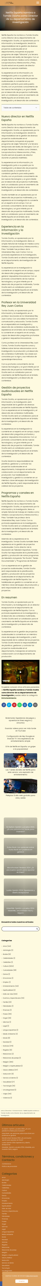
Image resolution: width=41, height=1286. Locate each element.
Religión (6, 1062)
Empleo (6, 982)
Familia (5, 1002)
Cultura (5, 966)
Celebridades (8, 958)
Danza (5, 974)
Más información (32, 1276)
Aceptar (22, 1281)
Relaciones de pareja (11, 1058)
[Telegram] (30, 705)
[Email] (35, 705)
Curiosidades (8, 970)
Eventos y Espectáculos (12, 998)
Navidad (6, 1042)
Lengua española (9, 1030)
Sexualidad (7, 1082)
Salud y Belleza (8, 1070)
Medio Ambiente (9, 1034)
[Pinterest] (14, 705)
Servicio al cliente (9, 1078)
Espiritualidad (8, 990)
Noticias (6, 1046)
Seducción (7, 1074)
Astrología (7, 950)
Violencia (6, 1098)
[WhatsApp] (19, 705)
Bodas (5, 954)
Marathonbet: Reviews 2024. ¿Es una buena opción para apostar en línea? (16, 1139)
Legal (5, 1026)
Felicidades (7, 1006)
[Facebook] (4, 705)
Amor (5, 946)
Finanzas (6, 1010)
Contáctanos (6, 1164)
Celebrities (7, 962)
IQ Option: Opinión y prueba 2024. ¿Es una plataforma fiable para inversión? (16, 1130)
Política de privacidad (9, 1166)
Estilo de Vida (8, 994)
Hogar (5, 1018)
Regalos (6, 1050)
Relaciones (7, 1054)
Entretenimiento (9, 986)
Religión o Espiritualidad (11, 1066)
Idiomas (6, 1022)
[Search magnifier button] (37, 929)
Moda (5, 1038)
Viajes (5, 1094)
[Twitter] (9, 705)
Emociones (7, 978)
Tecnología (7, 1086)
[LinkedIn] (25, 705)
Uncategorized (8, 1090)
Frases (5, 1014)
